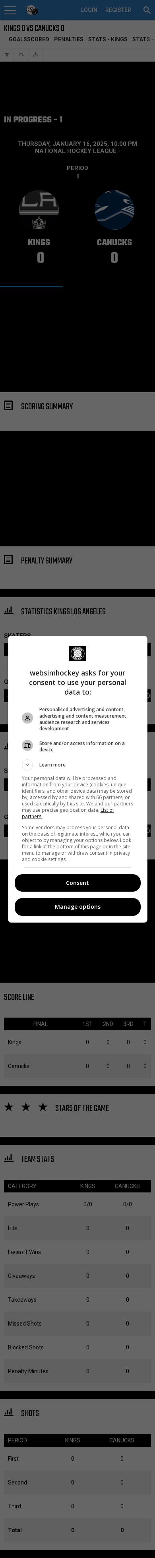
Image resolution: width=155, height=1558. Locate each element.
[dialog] (77, 779)
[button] (78, 764)
